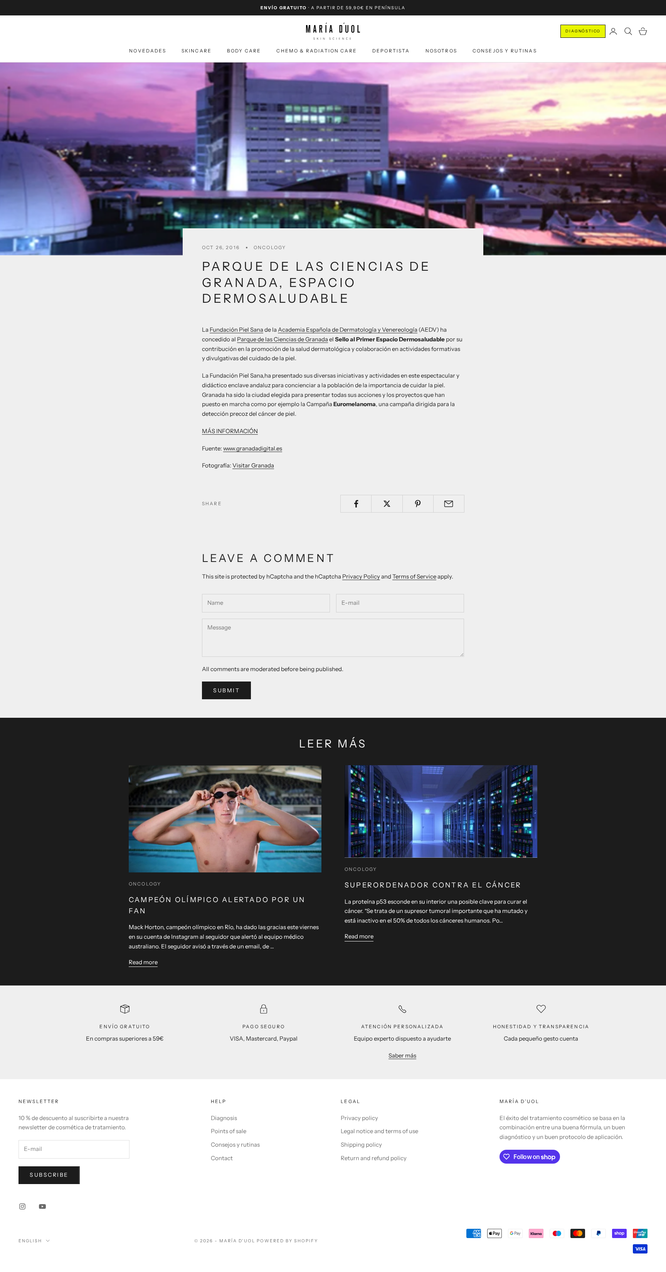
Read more (143, 962)
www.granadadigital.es (252, 448)
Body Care (244, 51)
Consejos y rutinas (505, 51)
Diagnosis (224, 1118)
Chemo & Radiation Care (316, 51)
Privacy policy (359, 1118)
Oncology (270, 247)
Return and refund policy (374, 1158)
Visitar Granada (253, 465)
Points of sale (228, 1131)
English (30, 1240)
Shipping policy (361, 1144)
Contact (222, 1158)
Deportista (391, 51)
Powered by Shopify (287, 1240)
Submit (226, 690)
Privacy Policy (361, 576)
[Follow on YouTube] (42, 1206)
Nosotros (441, 51)
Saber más (402, 1055)
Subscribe (49, 1174)
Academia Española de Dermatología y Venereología (347, 329)
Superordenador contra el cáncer (433, 885)
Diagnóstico (582, 31)
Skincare (197, 51)
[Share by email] (449, 503)
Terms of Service (414, 576)
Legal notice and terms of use (379, 1131)
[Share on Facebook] (356, 503)
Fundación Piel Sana (236, 329)
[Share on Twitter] (387, 503)
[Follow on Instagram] (22, 1206)
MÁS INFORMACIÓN (230, 431)
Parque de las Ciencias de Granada (282, 339)
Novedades (147, 51)
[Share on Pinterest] (418, 503)
